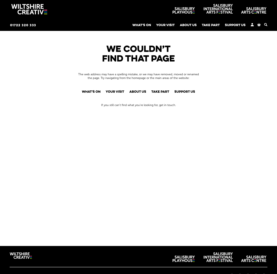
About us (188, 25)
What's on (141, 25)
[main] (138, 133)
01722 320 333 (23, 25)
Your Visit (165, 25)
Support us (235, 25)
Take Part (211, 25)
